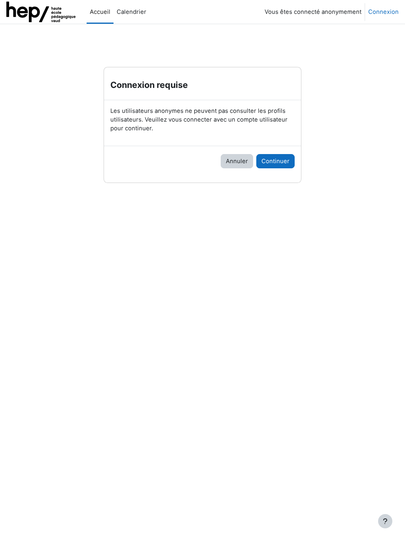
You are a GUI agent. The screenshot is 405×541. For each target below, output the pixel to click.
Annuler (237, 161)
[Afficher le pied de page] (385, 521)
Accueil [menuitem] (100, 11)
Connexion (383, 11)
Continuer (275, 161)
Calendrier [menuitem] (131, 11)
